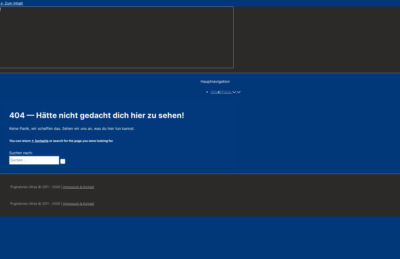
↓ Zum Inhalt (11, 3)
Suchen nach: (20, 152)
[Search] (62, 161)
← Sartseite (40, 141)
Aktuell (216, 91)
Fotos (226, 91)
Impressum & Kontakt (78, 187)
